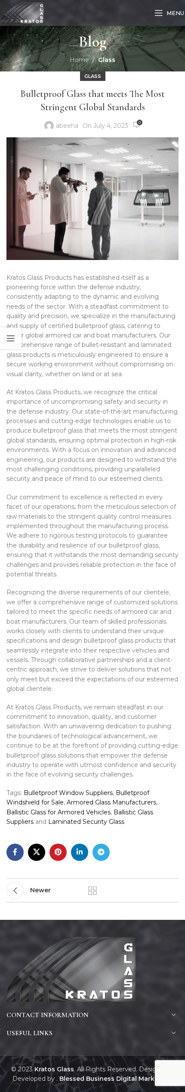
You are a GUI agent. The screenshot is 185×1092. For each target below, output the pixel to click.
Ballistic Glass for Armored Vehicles (58, 812)
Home (79, 60)
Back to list (92, 890)
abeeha (67, 126)
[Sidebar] (11, 338)
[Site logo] (22, 12)
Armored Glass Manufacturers (111, 802)
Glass (106, 60)
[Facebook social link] (15, 852)
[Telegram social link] (101, 852)
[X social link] (36, 852)
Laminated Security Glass (86, 822)
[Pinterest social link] (58, 852)
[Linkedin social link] (79, 852)
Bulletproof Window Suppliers (68, 793)
